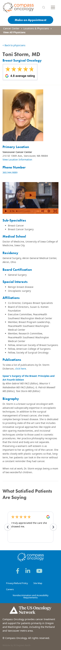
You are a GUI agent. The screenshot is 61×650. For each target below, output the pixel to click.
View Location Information (17, 159)
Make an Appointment (30, 20)
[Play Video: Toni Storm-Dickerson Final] (30, 195)
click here (20, 368)
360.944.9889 (10, 172)
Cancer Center (11, 28)
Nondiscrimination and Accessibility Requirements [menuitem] (30, 596)
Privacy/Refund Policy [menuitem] (17, 583)
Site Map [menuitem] (37, 583)
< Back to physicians (14, 45)
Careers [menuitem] (10, 589)
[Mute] (42, 211)
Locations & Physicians (36, 28)
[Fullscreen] (55, 211)
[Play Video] (6, 211)
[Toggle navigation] (53, 7)
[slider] (27, 211)
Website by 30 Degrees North (16, 645)
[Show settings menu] (49, 211)
